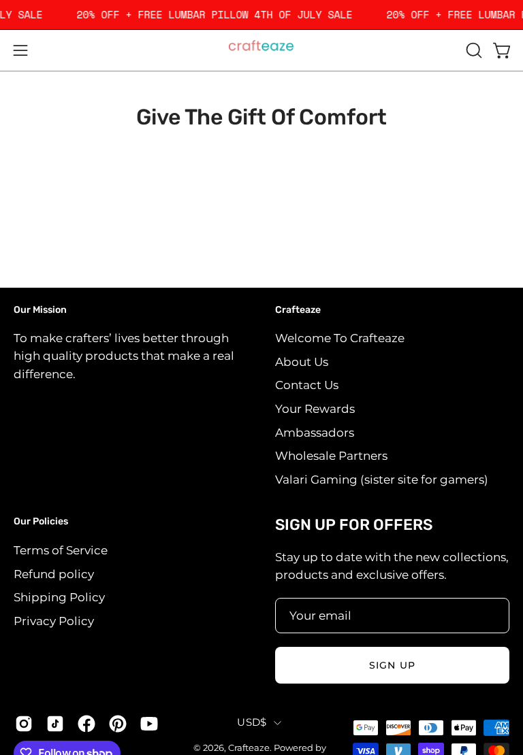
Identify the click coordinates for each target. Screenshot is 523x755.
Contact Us (306, 385)
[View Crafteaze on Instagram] (24, 724)
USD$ (251, 722)
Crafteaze (298, 310)
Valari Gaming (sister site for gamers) (381, 479)
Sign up (392, 665)
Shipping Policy (59, 597)
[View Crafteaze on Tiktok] (55, 724)
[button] (472, 50)
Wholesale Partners (331, 456)
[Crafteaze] (261, 50)
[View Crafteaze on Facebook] (86, 724)
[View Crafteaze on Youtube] (149, 724)
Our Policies (41, 521)
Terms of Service (61, 550)
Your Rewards (315, 409)
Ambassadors (314, 432)
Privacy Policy (54, 621)
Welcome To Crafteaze (340, 338)
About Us (301, 362)
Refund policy (54, 573)
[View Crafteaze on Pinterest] (118, 724)
